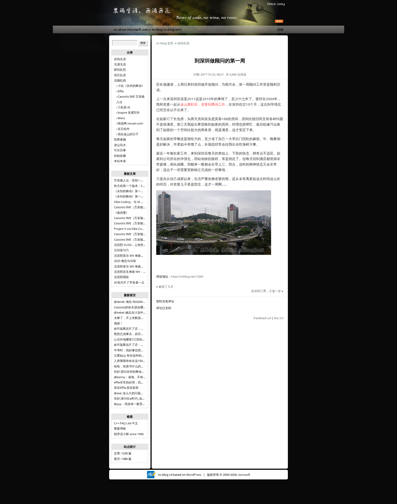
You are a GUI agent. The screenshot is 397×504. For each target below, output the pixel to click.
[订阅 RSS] (279, 21)
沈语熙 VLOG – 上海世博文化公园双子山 (140, 245)
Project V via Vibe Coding (131, 229)
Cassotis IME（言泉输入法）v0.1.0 (137, 223)
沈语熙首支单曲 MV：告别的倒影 (136, 272)
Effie (121, 91)
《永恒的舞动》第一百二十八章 (135, 191)
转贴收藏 (120, 156)
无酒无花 (120, 64)
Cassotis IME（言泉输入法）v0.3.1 (137, 207)
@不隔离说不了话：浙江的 (132, 329)
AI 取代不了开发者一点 (129, 282)
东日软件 (124, 129)
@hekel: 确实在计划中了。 (131, 312)
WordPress (193, 475)
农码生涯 (120, 59)
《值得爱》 (121, 213)
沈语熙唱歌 (121, 277)
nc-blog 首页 (164, 43)
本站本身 (120, 161)
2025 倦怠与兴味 (125, 261)
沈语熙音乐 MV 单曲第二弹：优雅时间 (139, 266)
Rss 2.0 (278, 318)
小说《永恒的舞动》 (131, 86)
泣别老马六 (121, 250)
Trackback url (262, 318)
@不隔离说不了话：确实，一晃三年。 (139, 345)
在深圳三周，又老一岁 (266, 291)
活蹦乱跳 (120, 80)
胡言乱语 (120, 75)
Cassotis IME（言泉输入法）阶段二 (137, 234)
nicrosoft (244, 475)
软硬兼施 (120, 139)
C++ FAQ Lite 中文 (126, 423)
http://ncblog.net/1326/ (187, 276)
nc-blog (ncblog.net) (166, 30)
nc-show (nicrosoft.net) (131, 30)
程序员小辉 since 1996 (129, 434)
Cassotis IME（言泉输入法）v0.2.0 (137, 218)
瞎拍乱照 (120, 70)
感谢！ (118, 323)
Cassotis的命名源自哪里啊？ (133, 307)
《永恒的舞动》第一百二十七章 (135, 196)
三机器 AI (124, 107)
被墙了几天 (166, 286)
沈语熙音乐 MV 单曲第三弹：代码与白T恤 (141, 255)
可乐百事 (120, 150)
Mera (121, 118)
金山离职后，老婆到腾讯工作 (202, 104)
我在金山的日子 (128, 134)
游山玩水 (120, 145)
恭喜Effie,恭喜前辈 (126, 388)
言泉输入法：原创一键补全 (132, 180)
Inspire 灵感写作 (129, 112)
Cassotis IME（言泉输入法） (133, 239)
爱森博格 (120, 428)
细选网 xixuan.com (130, 123)
